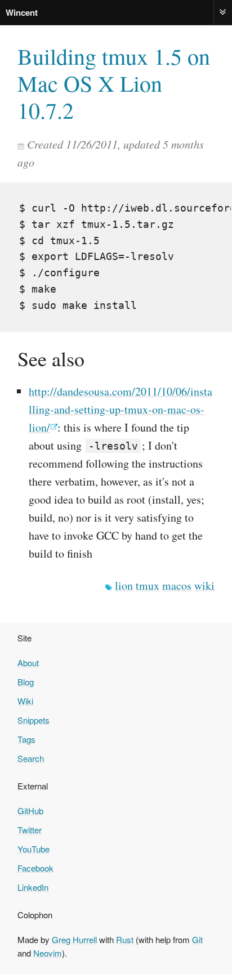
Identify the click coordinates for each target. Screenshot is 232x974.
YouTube (33, 849)
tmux (147, 585)
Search (30, 758)
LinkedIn (32, 887)
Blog (25, 682)
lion (124, 585)
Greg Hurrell (74, 939)
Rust (124, 939)
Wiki (25, 701)
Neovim (47, 953)
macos (176, 585)
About (28, 662)
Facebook (35, 868)
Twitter (29, 830)
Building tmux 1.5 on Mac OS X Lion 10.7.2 (113, 83)
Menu (223, 12)
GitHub (30, 810)
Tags (26, 739)
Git (197, 939)
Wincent (22, 12)
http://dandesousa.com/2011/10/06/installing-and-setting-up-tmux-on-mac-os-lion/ (120, 409)
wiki (204, 585)
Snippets (33, 720)
